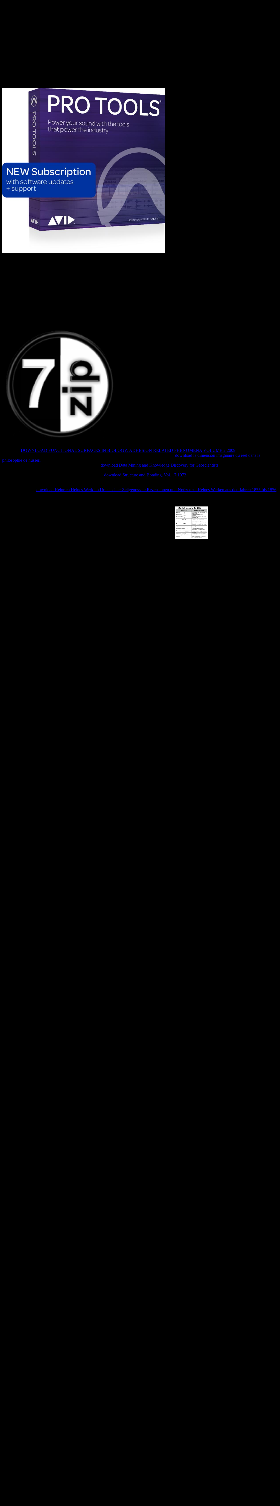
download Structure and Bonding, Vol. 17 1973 (145, 475)
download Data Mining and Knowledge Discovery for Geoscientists (159, 465)
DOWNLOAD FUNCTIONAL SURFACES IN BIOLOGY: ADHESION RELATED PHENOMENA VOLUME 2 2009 (128, 450)
